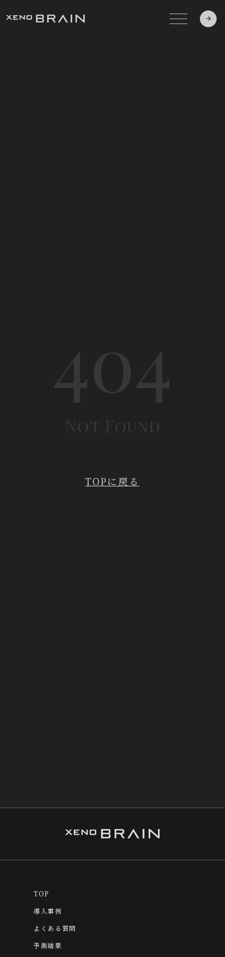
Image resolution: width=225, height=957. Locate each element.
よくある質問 (54, 928)
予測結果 (47, 945)
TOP (41, 894)
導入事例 (47, 911)
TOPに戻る (112, 481)
